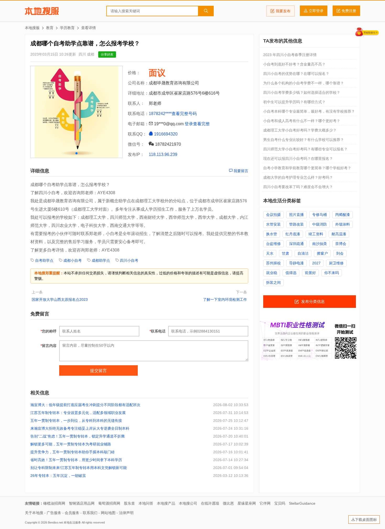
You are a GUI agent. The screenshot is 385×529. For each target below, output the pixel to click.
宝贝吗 (279, 503)
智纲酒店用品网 (82, 503)
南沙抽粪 (319, 244)
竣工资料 (316, 234)
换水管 (271, 234)
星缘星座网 (247, 503)
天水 (269, 253)
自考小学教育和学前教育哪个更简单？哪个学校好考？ (307, 168)
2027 (316, 263)
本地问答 (146, 503)
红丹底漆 (292, 234)
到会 (340, 253)
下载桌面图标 (366, 519)
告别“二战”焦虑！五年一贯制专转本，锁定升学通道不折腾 (77, 436)
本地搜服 (42, 11)
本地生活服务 (72, 522)
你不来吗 (331, 273)
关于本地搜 (34, 513)
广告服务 (54, 513)
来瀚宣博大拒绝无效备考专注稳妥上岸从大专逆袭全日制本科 (79, 428)
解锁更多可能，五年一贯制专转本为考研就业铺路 (70, 444)
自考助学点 (44, 260)
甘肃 (285, 253)
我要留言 (240, 171)
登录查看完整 (197, 124)
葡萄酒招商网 (109, 503)
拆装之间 (273, 282)
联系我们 (90, 513)
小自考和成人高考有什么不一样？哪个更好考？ (301, 121)
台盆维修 (273, 244)
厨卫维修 (336, 263)
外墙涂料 (342, 224)
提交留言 (98, 370)
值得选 (290, 273)
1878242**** (160, 113)
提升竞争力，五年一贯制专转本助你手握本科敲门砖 (72, 452)
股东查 (129, 503)
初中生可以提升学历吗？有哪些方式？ (294, 102)
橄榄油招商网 (54, 503)
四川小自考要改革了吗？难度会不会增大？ (298, 187)
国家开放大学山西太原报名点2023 (60, 299)
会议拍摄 (273, 214)
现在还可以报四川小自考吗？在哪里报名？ (298, 158)
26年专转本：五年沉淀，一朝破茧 (58, 475)
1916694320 (165, 134)
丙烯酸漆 (342, 214)
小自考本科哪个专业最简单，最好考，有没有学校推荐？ (309, 111)
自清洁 (303, 253)
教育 (49, 28)
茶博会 (340, 244)
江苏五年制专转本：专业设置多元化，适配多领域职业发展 (78, 413)
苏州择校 (273, 263)
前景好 (310, 273)
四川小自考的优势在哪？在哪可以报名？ (296, 74)
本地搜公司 (188, 503)
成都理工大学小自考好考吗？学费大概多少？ (300, 130)
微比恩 (228, 503)
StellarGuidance (302, 503)
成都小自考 (72, 260)
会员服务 (72, 513)
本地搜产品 (166, 503)
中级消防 (319, 224)
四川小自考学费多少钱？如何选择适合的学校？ (301, 92)
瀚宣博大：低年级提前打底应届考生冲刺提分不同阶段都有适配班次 (85, 405)
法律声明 (126, 513)
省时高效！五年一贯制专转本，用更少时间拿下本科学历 (76, 460)
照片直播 (296, 214)
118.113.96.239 (163, 154)
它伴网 (265, 503)
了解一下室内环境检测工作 (225, 299)
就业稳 (271, 273)
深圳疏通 (296, 244)
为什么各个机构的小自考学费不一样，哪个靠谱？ (303, 83)
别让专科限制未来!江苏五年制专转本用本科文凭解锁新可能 (78, 468)
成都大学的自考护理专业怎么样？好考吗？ (298, 177)
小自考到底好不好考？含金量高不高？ (294, 64)
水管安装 (273, 224)
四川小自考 (129, 260)
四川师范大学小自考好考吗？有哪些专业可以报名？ (305, 149)
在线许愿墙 (210, 503)
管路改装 (296, 224)
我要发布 (283, 11)
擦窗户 (322, 253)
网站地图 (108, 513)
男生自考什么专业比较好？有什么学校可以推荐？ (303, 140)
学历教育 (67, 28)
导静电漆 (296, 263)
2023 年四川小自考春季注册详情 (290, 55)
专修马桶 (319, 214)
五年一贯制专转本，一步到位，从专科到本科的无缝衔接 (76, 420)
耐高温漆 (339, 234)
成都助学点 (101, 260)
